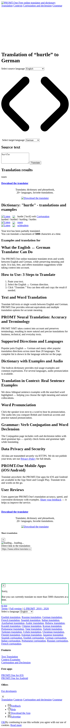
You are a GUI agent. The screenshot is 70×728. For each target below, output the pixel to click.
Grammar (57, 5)
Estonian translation (31, 634)
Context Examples (10, 659)
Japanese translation (53, 634)
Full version (15, 608)
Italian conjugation (10, 640)
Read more (16, 725)
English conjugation (33, 637)
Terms (4, 608)
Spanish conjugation (11, 637)
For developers (9, 691)
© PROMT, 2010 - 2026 (36, 608)
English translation (10, 617)
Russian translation (31, 617)
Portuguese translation (12, 629)
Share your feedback (50, 499)
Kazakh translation (11, 626)
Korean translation (52, 626)
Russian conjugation (57, 640)
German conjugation (55, 637)
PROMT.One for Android (14, 678)
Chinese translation (31, 626)
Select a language (10, 611)
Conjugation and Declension (16, 662)
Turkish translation (52, 629)
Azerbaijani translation (12, 623)
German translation (52, 617)
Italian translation (50, 620)
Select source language (13, 68)
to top (4, 605)
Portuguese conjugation (34, 640)
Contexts (17, 5)
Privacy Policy (28, 458)
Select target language (13, 140)
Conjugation (37, 5)
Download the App (20, 713)
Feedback (16, 705)
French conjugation (11, 643)
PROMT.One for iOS (12, 675)
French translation (10, 620)
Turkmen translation (11, 632)
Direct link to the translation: (15, 545)
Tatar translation (33, 629)
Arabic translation (35, 623)
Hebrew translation (55, 623)
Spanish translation (30, 620)
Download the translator (14, 183)
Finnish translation (10, 634)
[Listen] (5, 216)
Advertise (16, 716)
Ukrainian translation (53, 632)
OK (3, 722)
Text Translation (9, 656)
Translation (7, 5)
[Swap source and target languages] (35, 137)
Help (13, 709)
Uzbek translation (32, 632)
